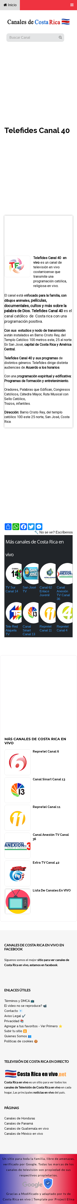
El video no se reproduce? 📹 (25, 1005)
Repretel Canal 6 (46, 751)
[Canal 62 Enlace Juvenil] (47, 573)
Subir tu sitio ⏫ (15, 1031)
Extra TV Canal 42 (46, 862)
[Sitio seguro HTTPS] (38, 1188)
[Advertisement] (38, 80)
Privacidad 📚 (14, 1021)
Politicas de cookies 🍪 (21, 1041)
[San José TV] (30, 573)
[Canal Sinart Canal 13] (30, 613)
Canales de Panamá (18, 1123)
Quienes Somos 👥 (17, 1036)
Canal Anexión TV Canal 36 (63, 593)
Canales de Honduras (19, 1118)
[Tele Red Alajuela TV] (13, 613)
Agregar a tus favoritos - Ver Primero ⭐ (33, 1026)
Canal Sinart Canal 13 (29, 630)
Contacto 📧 (13, 1011)
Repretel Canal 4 (62, 628)
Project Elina (64, 1199)
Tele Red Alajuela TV (12, 630)
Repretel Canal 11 (46, 628)
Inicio (11, 5)
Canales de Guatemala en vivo (26, 1128)
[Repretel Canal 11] (47, 613)
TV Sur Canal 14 (12, 589)
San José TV (29, 589)
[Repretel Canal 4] (64, 613)
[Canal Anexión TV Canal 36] (64, 573)
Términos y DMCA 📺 (19, 1001)
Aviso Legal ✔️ (14, 1016)
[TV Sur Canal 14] (13, 573)
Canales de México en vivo (23, 1133)
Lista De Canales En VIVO (52, 890)
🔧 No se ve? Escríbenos (53, 532)
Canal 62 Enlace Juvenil (46, 591)
